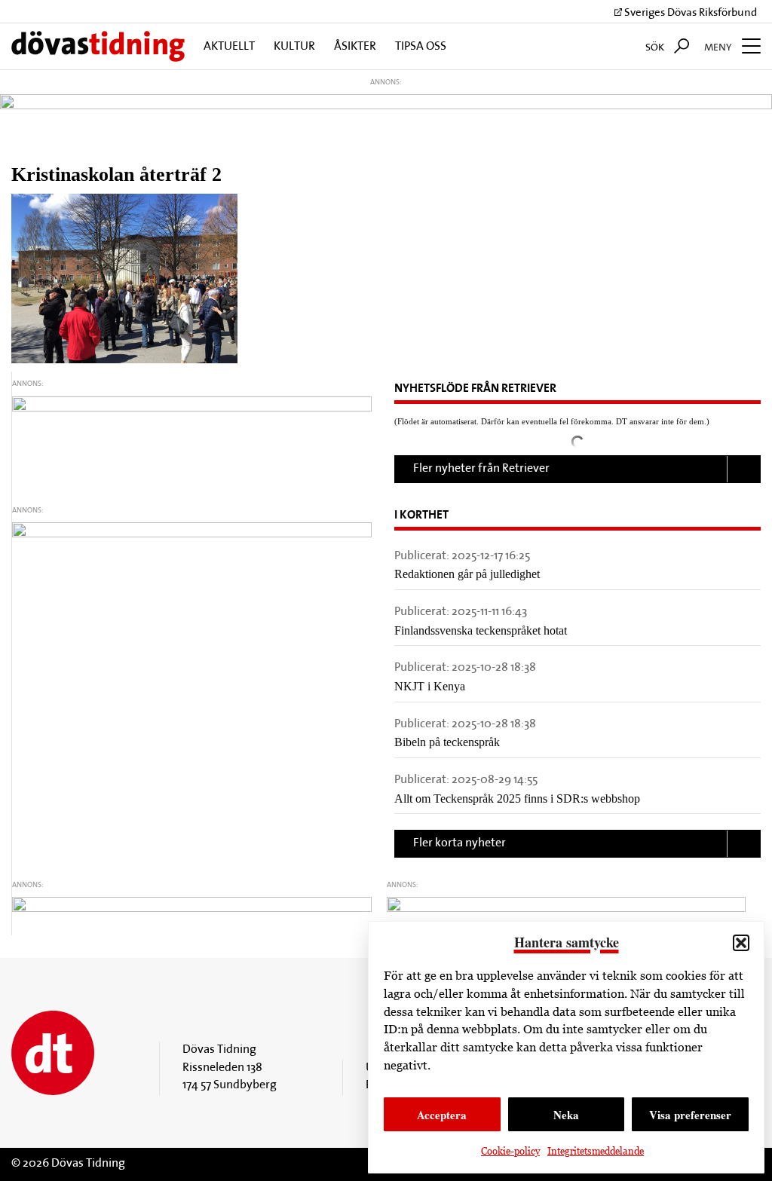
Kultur (294, 47)
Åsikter (355, 47)
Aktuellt (229, 47)
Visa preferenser (690, 1114)
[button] (741, 942)
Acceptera (442, 1114)
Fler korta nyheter (459, 843)
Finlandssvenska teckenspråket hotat (480, 630)
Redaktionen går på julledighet (467, 574)
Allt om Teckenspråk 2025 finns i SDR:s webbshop (517, 798)
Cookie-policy (510, 1151)
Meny (719, 48)
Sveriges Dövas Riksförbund (689, 13)
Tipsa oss (420, 47)
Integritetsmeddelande (595, 1151)
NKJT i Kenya (429, 686)
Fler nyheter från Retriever (481, 469)
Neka (566, 1114)
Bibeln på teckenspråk (447, 742)
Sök (655, 48)
